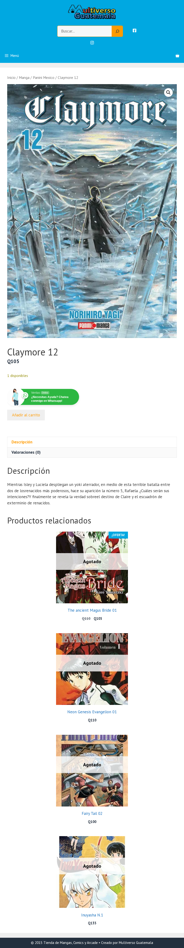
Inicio (11, 77)
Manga (24, 77)
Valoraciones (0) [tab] (26, 452)
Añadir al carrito (26, 415)
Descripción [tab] (22, 442)
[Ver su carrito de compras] (177, 56)
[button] (168, 92)
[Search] (117, 31)
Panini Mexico (43, 77)
